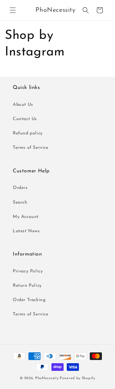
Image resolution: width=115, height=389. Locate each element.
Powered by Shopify (77, 378)
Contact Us (25, 119)
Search (20, 202)
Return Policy (27, 285)
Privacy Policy (28, 271)
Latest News (26, 231)
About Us (23, 104)
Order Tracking (29, 300)
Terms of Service (31, 147)
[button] (13, 10)
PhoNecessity (46, 378)
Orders (20, 187)
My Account (26, 216)
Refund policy (28, 133)
